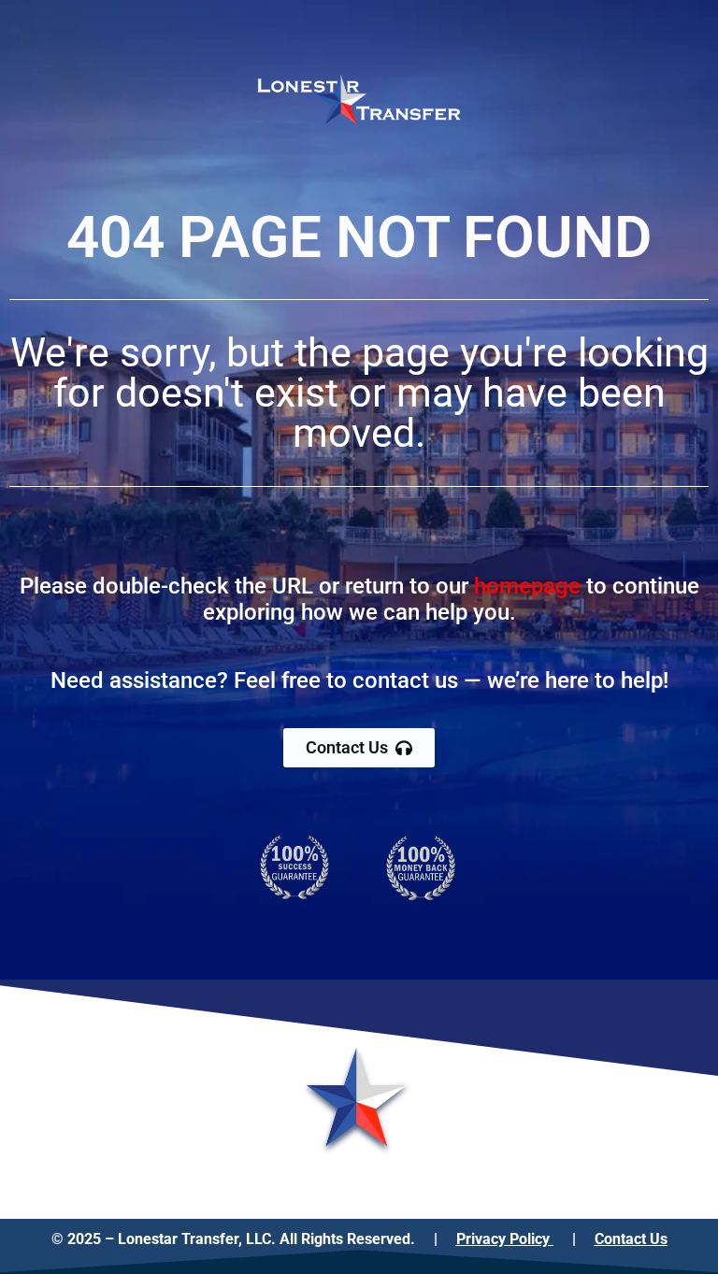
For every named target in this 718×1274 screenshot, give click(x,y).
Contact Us (631, 1239)
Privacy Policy (504, 1239)
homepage (527, 586)
